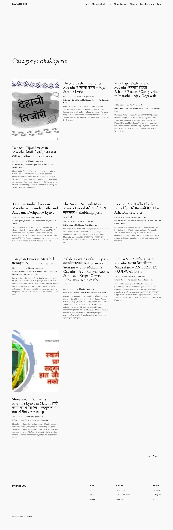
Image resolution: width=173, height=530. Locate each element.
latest (16, 271)
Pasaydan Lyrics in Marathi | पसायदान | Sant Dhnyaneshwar (34, 261)
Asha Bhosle (131, 221)
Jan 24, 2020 (68, 289)
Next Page (154, 456)
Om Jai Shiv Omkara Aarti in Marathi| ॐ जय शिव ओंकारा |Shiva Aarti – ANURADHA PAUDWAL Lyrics (136, 265)
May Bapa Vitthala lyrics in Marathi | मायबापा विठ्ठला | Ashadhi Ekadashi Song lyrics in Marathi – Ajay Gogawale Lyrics (136, 91)
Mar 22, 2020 (17, 268)
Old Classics (18, 165)
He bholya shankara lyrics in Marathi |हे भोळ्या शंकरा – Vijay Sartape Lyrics (85, 87)
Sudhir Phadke (18, 167)
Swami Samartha (91, 225)
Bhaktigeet (86, 100)
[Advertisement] (86, 26)
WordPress (28, 516)
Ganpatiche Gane (41, 221)
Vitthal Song (148, 108)
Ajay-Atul (119, 108)
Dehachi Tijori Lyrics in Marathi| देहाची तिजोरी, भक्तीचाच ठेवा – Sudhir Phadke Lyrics (34, 152)
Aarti (67, 292)
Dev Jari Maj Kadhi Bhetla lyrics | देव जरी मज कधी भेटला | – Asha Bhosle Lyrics (136, 208)
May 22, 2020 (119, 217)
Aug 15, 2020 (68, 221)
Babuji (40, 165)
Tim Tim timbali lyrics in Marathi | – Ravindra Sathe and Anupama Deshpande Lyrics (35, 208)
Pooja (36, 274)
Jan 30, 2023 (17, 161)
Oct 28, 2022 (68, 96)
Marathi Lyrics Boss (35, 161)
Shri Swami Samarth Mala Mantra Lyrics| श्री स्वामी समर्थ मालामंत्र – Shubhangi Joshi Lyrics (84, 210)
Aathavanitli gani (30, 165)
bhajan (78, 100)
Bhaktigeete (48, 165)
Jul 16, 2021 (119, 105)
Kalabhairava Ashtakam (100, 292)
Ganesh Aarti (29, 221)
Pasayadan (28, 274)
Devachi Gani (70, 100)
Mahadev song (147, 280)
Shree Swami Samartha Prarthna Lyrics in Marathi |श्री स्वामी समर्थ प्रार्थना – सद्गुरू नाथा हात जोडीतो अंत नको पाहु (35, 405)
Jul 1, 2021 (16, 217)
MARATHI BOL (20, 4)
